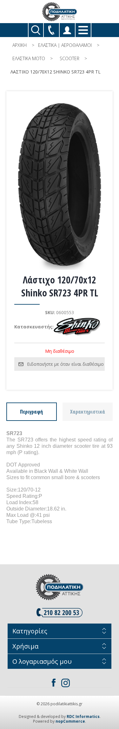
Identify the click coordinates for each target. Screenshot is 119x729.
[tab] (31, 412)
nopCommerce (70, 721)
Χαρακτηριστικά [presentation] (87, 411)
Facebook (53, 682)
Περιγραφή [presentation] (31, 411)
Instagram (65, 682)
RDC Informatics (83, 716)
